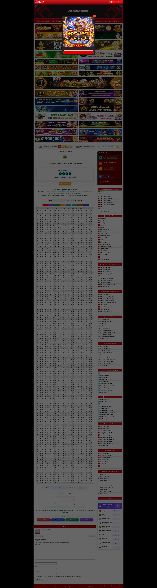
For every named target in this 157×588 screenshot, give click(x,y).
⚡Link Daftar (78, 52)
